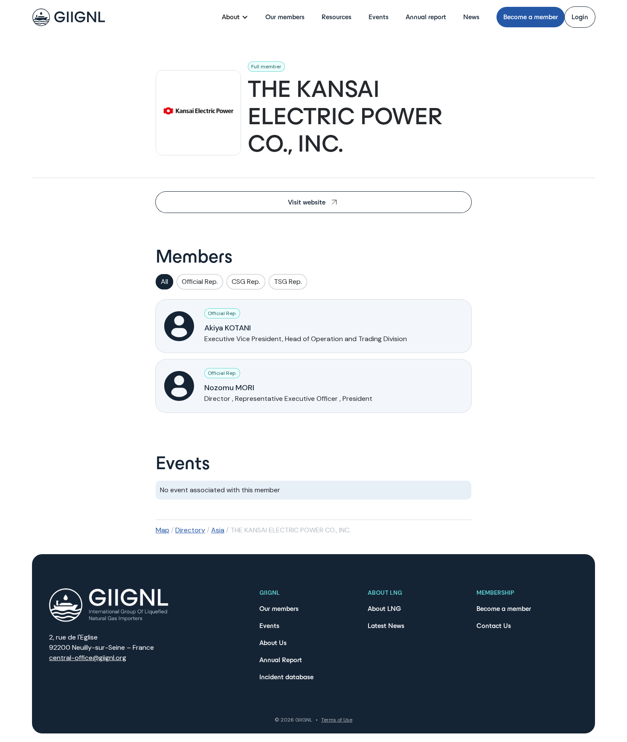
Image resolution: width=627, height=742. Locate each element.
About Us (273, 642)
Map (162, 530)
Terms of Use (336, 719)
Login (580, 16)
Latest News (386, 625)
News (471, 16)
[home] (68, 17)
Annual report (426, 16)
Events (379, 16)
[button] (235, 17)
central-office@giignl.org (87, 657)
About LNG (384, 608)
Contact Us (493, 625)
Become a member (530, 16)
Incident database (286, 677)
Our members (285, 16)
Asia (217, 530)
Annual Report (280, 659)
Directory (190, 530)
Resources (336, 16)
